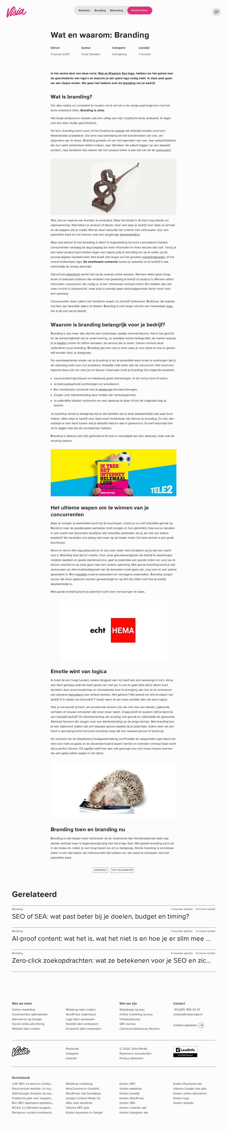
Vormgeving (119, 54)
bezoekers (76, 694)
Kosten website (183, 1103)
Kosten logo (181, 1098)
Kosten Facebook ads (187, 1084)
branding (129, 83)
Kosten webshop (130, 1088)
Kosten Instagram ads (133, 1112)
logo (169, 306)
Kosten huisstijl (129, 1093)
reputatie (81, 574)
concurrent (163, 150)
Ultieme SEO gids (77, 1108)
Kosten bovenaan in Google (84, 1112)
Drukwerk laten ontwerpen (83, 1029)
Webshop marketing (79, 1084)
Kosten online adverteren (190, 1093)
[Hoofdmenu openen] (216, 11)
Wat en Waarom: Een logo (116, 73)
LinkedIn (71, 1058)
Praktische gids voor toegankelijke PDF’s (39, 1098)
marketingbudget (153, 257)
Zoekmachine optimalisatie (30, 1014)
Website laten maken (26, 1029)
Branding (100, 10)
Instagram (72, 1053)
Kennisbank (21, 1077)
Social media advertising (28, 1024)
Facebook (72, 1048)
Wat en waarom (122, 870)
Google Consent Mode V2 (83, 1098)
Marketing (116, 10)
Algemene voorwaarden (135, 1053)
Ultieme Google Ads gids (190, 1088)
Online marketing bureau (136, 1014)
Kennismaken (139, 10)
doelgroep (105, 389)
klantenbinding (130, 234)
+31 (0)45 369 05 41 (186, 1009)
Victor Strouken (90, 54)
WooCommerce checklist (82, 1088)
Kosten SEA (127, 1103)
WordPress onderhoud (81, 1014)
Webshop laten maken (81, 1009)
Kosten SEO (127, 1084)
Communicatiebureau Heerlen (139, 1029)
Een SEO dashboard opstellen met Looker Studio (44, 1103)
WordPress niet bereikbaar (83, 1093)
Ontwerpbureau (129, 1019)
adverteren (73, 274)
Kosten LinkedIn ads (132, 1108)
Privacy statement (131, 1058)
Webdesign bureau (132, 1009)
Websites (84, 10)
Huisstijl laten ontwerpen (82, 1024)
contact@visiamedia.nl (188, 1014)
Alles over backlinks (79, 1103)
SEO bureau (127, 1024)
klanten (62, 343)
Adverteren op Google (27, 1019)
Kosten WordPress (131, 1098)
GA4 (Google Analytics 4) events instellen (39, 1093)
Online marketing (23, 1009)
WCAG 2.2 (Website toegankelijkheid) (37, 1108)
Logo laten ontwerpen (80, 1019)
